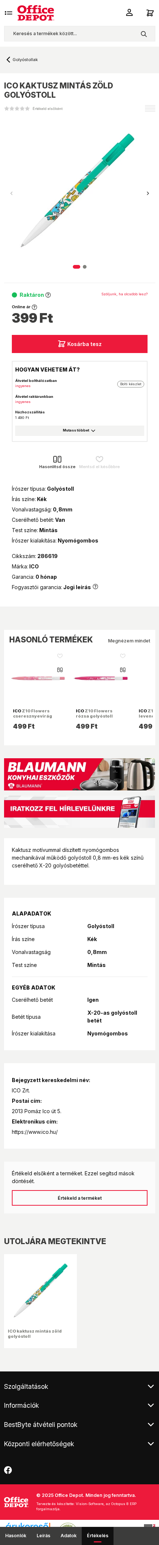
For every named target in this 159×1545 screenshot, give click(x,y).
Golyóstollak (25, 59)
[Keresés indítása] (143, 33)
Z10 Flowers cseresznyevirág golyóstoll (32, 716)
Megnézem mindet (129, 641)
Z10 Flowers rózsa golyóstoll (94, 713)
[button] (148, 193)
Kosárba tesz (84, 344)
